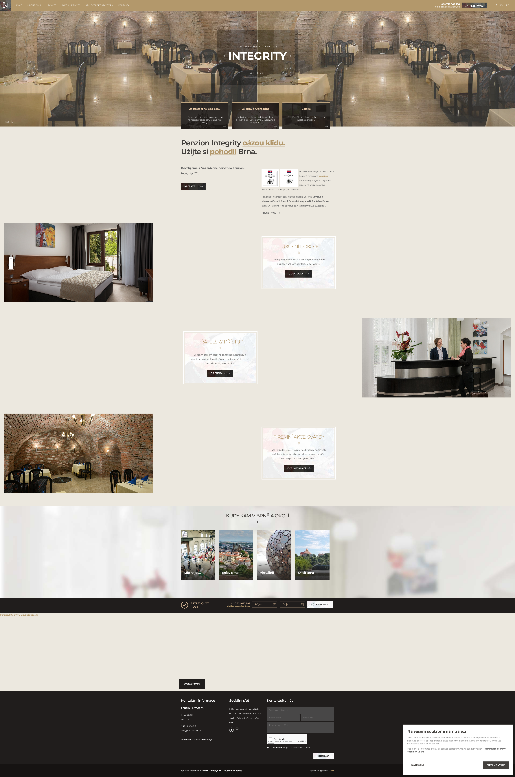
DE (507, 5)
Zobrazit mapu (192, 684)
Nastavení (417, 765)
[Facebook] (231, 730)
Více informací (296, 468)
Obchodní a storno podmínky (196, 739)
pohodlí (223, 151)
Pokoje (52, 5)
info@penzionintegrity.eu (447, 6)
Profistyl (213, 770)
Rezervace (476, 6)
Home (18, 5)
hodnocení (32, 615)
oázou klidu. (263, 142)
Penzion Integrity (9, 615)
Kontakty (123, 5)
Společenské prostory (99, 5)
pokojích (323, 176)
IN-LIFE (222, 770)
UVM (331, 770)
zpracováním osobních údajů (297, 747)
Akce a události (71, 5)
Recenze (189, 186)
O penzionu (34, 5)
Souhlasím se (291, 747)
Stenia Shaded (234, 770)
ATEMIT (204, 770)
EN (501, 5)
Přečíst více (269, 213)
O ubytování (296, 273)
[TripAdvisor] (237, 730)
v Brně (22, 615)
